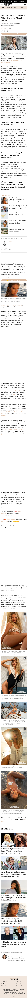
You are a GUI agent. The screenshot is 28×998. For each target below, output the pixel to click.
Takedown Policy (4, 983)
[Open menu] (2, 4)
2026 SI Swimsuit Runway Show (13, 429)
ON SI (4, 1)
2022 (25, 7)
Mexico (14, 394)
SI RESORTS (15, 1)
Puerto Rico (18, 391)
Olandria (3, 415)
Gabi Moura (20, 413)
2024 (18, 7)
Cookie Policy (19, 981)
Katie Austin (19, 410)
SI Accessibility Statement (6, 985)
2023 (21, 7)
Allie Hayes (3, 277)
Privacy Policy (4, 981)
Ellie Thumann (5, 305)
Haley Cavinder (11, 519)
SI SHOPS (21, 1)
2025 (15, 7)
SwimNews (7, 971)
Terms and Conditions (20, 983)
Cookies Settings (19, 985)
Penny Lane (4, 521)
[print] (10, 249)
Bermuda (3, 400)
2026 (12, 7)
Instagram (15, 317)
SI (1, 1)
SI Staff (3, 28)
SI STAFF (10, 241)
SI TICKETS (9, 1)
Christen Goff (5, 412)
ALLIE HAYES (11, 955)
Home (8, 7)
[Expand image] (25, 38)
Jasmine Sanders (13, 412)
